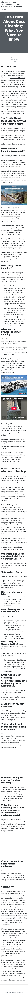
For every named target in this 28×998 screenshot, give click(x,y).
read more (15, 971)
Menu (3, 9)
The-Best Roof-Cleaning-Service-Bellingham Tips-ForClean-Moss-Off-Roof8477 (12, 4)
